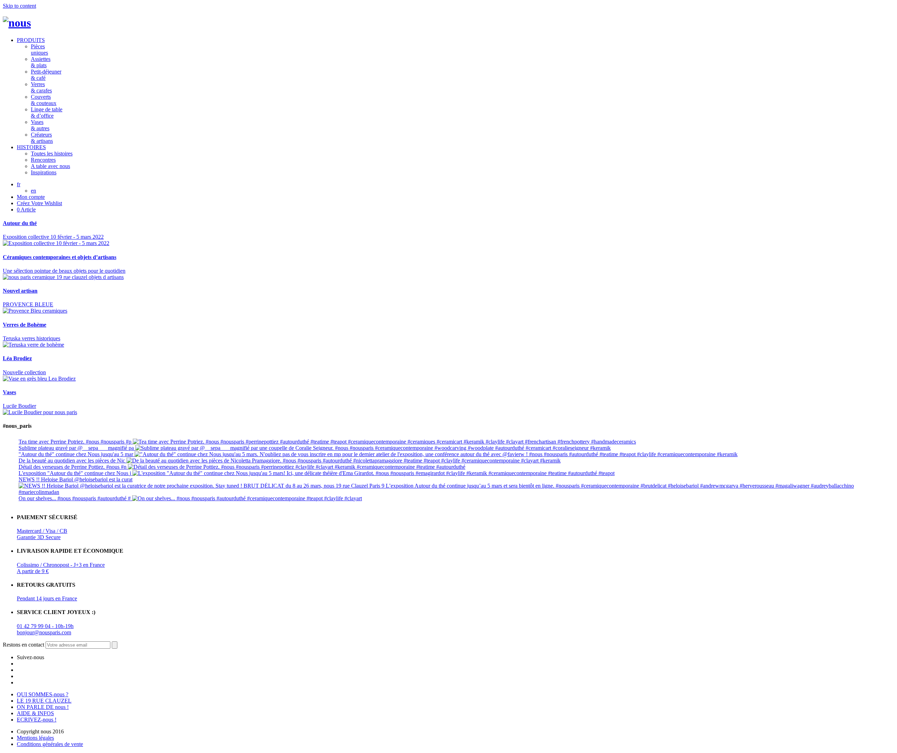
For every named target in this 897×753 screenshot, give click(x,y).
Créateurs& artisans (42, 138)
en (33, 191)
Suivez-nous (30, 657)
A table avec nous (50, 166)
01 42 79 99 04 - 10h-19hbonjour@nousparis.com (45, 629)
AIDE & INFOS (35, 713)
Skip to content (19, 6)
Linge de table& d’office (46, 112)
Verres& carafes (41, 87)
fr (18, 184)
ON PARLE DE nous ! (43, 707)
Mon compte (31, 197)
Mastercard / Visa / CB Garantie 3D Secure (42, 534)
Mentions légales (35, 738)
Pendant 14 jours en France (47, 598)
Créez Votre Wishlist (39, 203)
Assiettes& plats (40, 62)
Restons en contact (23, 645)
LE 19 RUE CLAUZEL (44, 701)
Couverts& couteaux (43, 100)
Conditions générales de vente (50, 744)
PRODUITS (31, 40)
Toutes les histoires (52, 153)
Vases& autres (40, 125)
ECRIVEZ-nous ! (36, 720)
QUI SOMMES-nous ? (42, 694)
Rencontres (43, 160)
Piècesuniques (39, 49)
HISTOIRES (31, 147)
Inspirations (43, 172)
